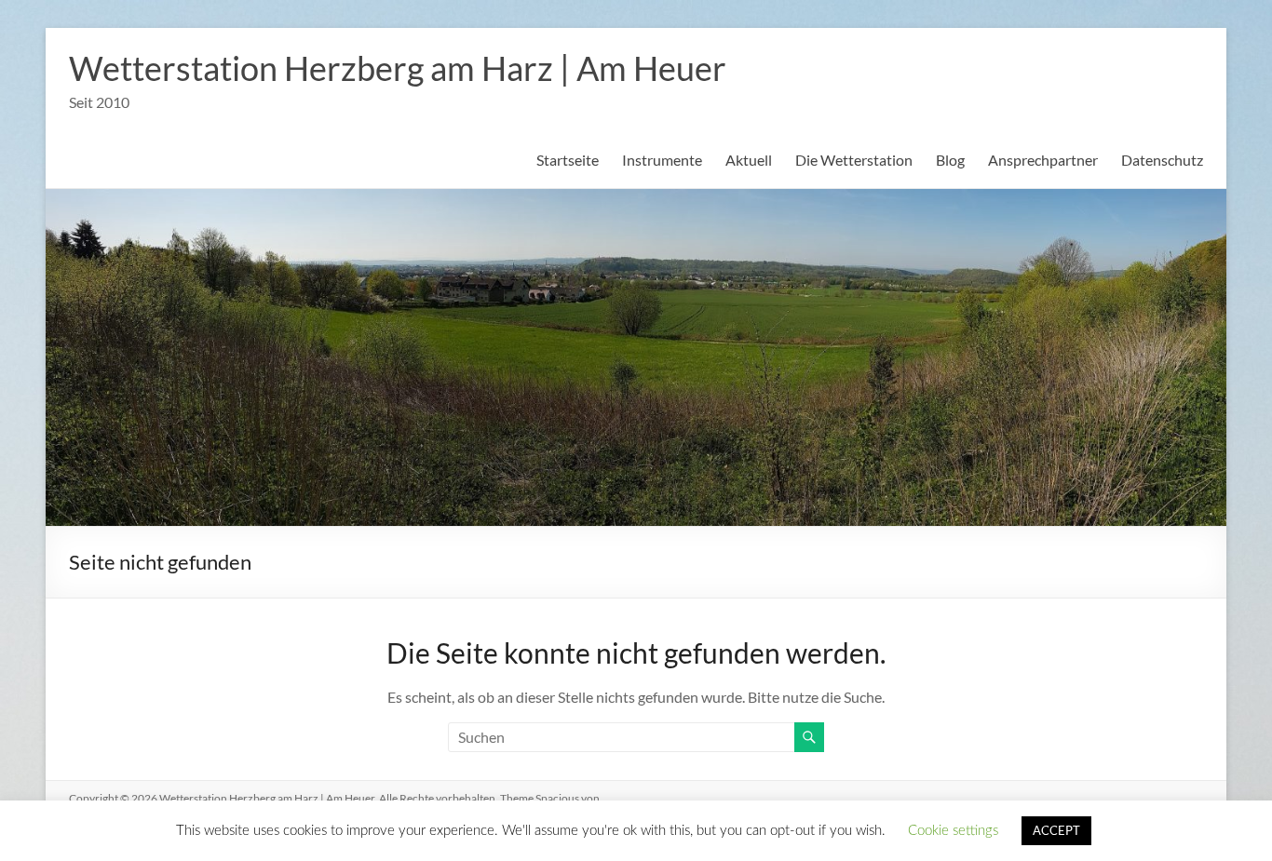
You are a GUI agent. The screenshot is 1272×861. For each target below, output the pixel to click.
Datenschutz (1162, 159)
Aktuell (748, 159)
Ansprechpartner (1043, 159)
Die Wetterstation (854, 159)
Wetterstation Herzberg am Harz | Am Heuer (397, 67)
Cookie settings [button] (953, 831)
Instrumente (662, 159)
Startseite (567, 159)
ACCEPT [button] (1056, 830)
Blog (950, 159)
